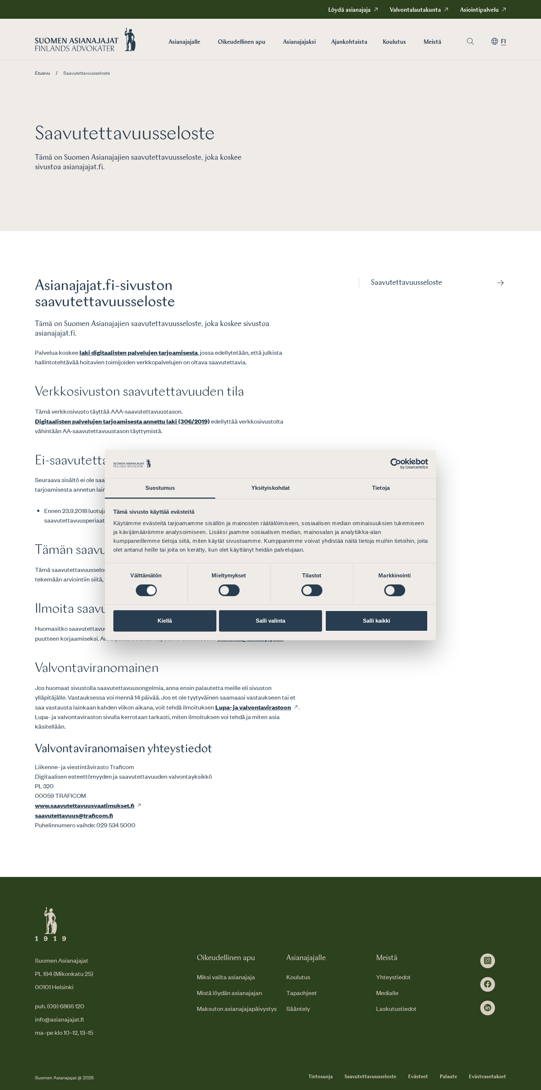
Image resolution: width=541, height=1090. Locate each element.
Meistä (432, 42)
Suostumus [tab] (160, 488)
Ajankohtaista (349, 42)
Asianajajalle (184, 42)
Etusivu (42, 73)
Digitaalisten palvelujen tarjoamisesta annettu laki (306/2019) (122, 421)
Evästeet (418, 1076)
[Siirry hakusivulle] (470, 41)
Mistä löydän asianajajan (229, 992)
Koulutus (394, 42)
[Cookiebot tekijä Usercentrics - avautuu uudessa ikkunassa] (396, 464)
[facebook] (487, 984)
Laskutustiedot (396, 1008)
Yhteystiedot (393, 977)
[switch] (229, 590)
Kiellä (165, 620)
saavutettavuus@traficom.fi (74, 815)
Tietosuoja (320, 1076)
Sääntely (298, 1008)
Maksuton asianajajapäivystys (237, 1008)
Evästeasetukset (487, 1076)
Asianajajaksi (299, 42)
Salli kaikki (376, 620)
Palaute (448, 1076)
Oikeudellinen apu (241, 42)
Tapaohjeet (301, 992)
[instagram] (487, 960)
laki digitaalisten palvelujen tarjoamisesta (138, 352)
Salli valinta (270, 620)
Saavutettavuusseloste (406, 283)
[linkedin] (487, 1008)
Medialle (387, 992)
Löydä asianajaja (349, 10)
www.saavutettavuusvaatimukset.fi (84, 805)
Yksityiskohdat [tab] (270, 488)
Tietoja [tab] (381, 488)
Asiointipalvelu (479, 10)
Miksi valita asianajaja (226, 977)
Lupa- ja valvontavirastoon (253, 707)
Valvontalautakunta (415, 10)
